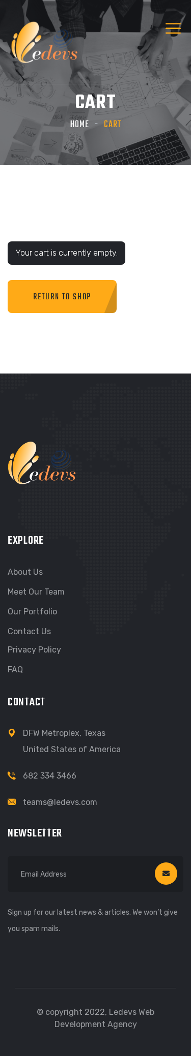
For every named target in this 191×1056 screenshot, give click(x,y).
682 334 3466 (49, 776)
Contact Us (29, 631)
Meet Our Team (36, 592)
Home (79, 124)
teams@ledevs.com (60, 802)
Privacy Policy (34, 650)
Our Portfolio (32, 611)
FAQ (15, 669)
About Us (25, 572)
